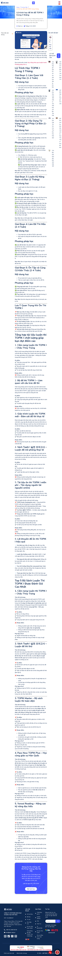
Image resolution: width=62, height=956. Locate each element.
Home (17, 7)
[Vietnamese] (59, 4)
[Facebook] (5, 936)
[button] (33, 3)
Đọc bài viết (50, 46)
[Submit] (58, 921)
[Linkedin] (16, 936)
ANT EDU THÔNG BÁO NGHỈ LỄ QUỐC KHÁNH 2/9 (50, 41)
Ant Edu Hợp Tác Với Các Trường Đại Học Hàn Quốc (53, 128)
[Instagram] (12, 936)
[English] (59, 2)
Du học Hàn (24, 7)
